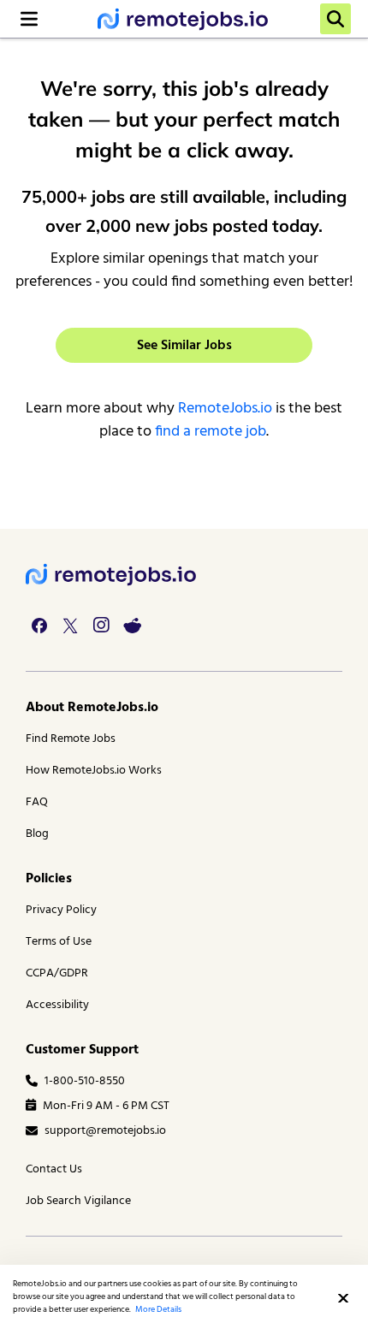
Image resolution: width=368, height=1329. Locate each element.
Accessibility (57, 1005)
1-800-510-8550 (85, 1081)
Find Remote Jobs (71, 739)
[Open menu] (29, 19)
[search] (335, 18)
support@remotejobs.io (105, 1131)
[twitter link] (70, 625)
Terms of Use (59, 942)
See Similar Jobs (184, 346)
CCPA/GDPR (57, 973)
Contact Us (54, 1169)
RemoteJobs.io (225, 408)
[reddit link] (131, 625)
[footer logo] (111, 574)
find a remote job (210, 431)
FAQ (37, 802)
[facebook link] (39, 625)
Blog (37, 834)
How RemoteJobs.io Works (94, 771)
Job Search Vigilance (78, 1201)
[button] (343, 1298)
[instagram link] (101, 625)
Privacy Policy (61, 910)
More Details (158, 1309)
